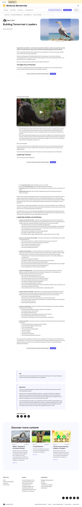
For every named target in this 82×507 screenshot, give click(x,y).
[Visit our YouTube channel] (78, 498)
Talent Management (28, 14)
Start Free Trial (67, 10)
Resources (20, 10)
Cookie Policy (76, 504)
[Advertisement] (41, 86)
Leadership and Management (16, 14)
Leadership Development (28, 481)
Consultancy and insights (46, 484)
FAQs (4, 480)
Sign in (76, 10)
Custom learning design (46, 486)
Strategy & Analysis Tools (28, 486)
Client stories (44, 488)
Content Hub (6, 14)
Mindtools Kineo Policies (40, 504)
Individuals (4, 2)
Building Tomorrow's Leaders (20, 24)
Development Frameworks (28, 491)
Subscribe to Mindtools (8, 481)
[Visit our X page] (67, 498)
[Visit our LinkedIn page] (70, 498)
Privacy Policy (68, 504)
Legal (49, 504)
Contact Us (5, 483)
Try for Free (53, 73)
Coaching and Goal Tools (27, 488)
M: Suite (43, 481)
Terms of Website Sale (58, 504)
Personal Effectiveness (27, 483)
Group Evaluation (38, 446)
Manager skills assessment (47, 480)
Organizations (12, 2)
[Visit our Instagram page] (74, 498)
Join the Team (6, 484)
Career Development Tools (28, 480)
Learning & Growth (26, 484)
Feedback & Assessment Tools (29, 489)
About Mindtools (29, 10)
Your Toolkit (13, 10)
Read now (15, 462)
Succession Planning (37, 14)
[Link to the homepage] (15, 5)
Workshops (43, 483)
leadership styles (44, 191)
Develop (6, 10)
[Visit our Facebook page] (63, 498)
